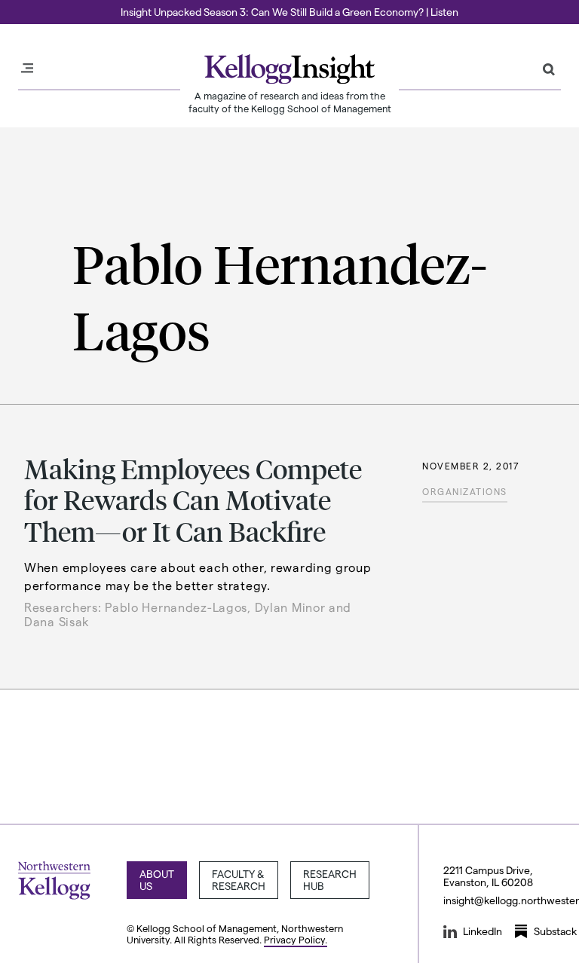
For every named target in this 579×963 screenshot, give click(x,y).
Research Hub (330, 879)
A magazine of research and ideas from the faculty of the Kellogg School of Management (289, 102)
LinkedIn (482, 931)
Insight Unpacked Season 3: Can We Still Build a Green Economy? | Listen (289, 11)
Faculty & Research (238, 879)
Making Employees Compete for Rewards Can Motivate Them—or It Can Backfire (193, 499)
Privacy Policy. (295, 939)
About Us (156, 879)
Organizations (464, 491)
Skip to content (39, 7)
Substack (555, 931)
